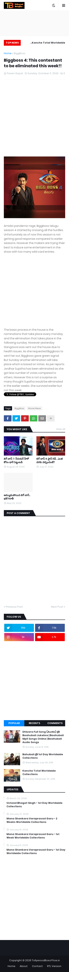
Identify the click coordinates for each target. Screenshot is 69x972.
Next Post (57, 607)
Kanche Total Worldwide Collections (48, 43)
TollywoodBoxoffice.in (46, 960)
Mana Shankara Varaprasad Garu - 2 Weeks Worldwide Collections (32, 820)
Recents (34, 723)
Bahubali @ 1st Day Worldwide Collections (42, 756)
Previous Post (14, 607)
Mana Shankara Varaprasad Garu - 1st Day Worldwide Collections (36, 851)
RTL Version (54, 966)
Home (8, 53)
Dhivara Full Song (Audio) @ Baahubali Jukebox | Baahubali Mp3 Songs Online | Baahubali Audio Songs (43, 737)
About (24, 966)
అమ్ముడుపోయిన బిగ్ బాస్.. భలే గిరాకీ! (17, 497)
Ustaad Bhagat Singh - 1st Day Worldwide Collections (34, 804)
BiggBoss (19, 53)
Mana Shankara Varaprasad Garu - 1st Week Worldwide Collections (33, 835)
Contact (37, 966)
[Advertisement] (34, 121)
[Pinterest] (25, 418)
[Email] (42, 418)
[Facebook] (8, 418)
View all (60, 429)
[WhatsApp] (33, 418)
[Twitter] (16, 418)
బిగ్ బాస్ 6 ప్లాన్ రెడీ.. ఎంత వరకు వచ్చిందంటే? (49, 460)
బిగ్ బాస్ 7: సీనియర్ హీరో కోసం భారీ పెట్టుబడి (16, 460)
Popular (14, 723)
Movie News (34, 408)
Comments (54, 723)
